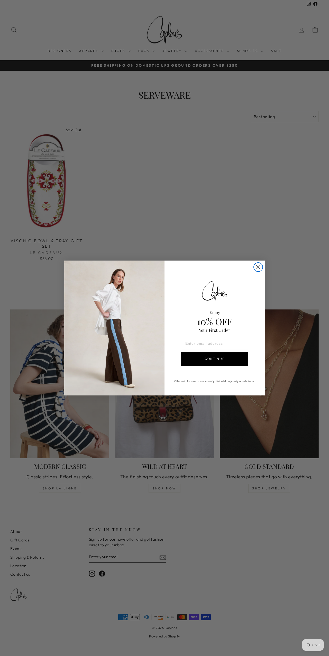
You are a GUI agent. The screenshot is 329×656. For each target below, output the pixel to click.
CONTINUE (215, 359)
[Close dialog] (258, 267)
